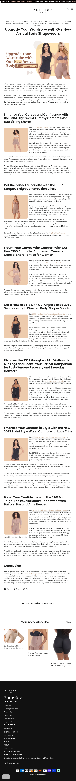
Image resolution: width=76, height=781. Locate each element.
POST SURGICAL (9, 738)
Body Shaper (10, 22)
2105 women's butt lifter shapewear (58, 263)
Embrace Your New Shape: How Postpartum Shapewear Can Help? (38, 654)
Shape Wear (54, 22)
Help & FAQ (8, 722)
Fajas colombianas (38, 22)
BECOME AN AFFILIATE (12, 751)
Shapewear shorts (21, 23)
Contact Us (7, 705)
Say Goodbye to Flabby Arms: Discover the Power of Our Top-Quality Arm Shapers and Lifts (13, 647)
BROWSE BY (8, 729)
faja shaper (23, 22)
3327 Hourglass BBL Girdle (54, 381)
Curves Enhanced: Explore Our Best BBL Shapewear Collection (61, 664)
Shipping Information (11, 709)
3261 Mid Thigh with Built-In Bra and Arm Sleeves (49, 510)
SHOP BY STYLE (9, 735)
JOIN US (7, 742)
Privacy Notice (9, 715)
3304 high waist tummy (40, 127)
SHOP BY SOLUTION (11, 732)
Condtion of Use (9, 718)
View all (69, 622)
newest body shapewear (32, 574)
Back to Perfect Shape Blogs (39, 603)
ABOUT (6, 745)
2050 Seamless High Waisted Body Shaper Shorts (49, 314)
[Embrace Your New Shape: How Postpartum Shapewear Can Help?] (38, 639)
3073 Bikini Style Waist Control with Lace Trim (48, 437)
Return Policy (8, 712)
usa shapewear (56, 23)
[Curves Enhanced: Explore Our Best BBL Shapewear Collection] (61, 644)
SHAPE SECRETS (9, 748)
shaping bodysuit (39, 23)
